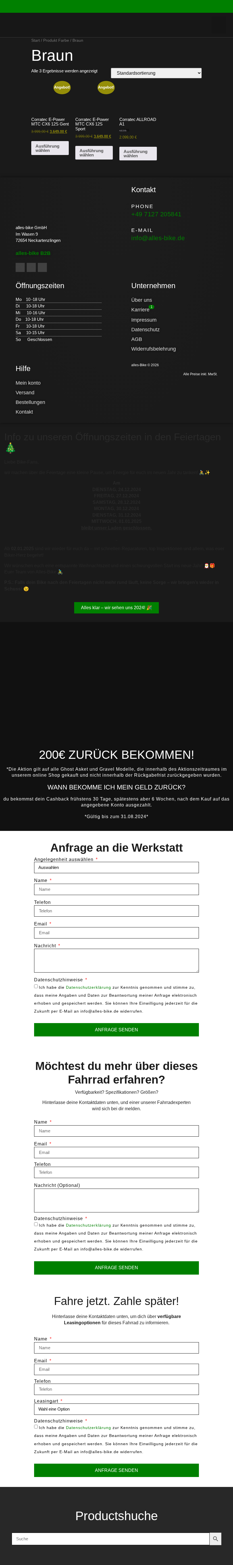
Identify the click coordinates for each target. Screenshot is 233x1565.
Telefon (42, 902)
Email (41, 924)
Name (41, 880)
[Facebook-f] (20, 267)
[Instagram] (31, 267)
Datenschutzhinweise (59, 980)
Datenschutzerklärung (88, 987)
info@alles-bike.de (158, 238)
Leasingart (47, 1401)
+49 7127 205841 (156, 214)
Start (35, 40)
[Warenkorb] (173, 25)
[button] (219, 24)
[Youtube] (42, 267)
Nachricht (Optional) (57, 1185)
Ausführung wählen (47, 148)
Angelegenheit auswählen (64, 859)
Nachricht (45, 946)
